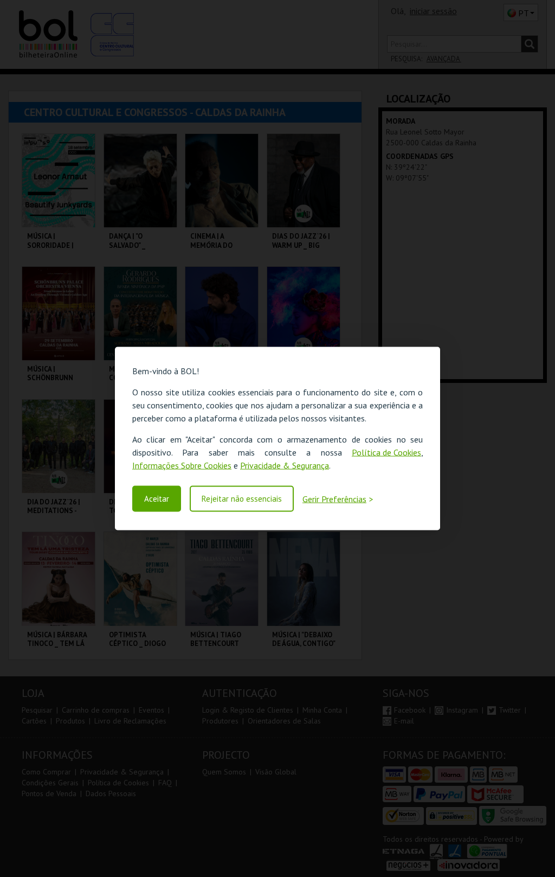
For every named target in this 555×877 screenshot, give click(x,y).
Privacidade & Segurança (284, 464)
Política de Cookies (386, 451)
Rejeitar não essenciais (242, 499)
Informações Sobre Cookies (181, 464)
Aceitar (156, 499)
